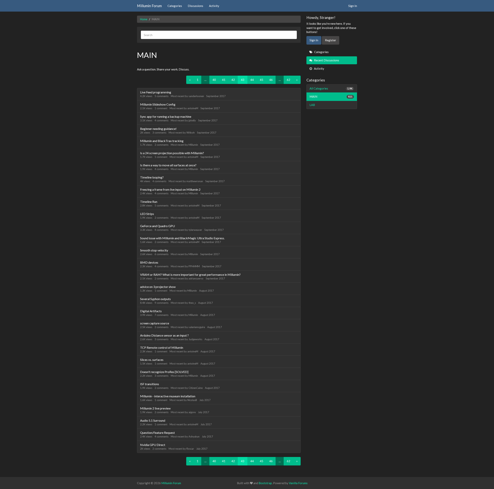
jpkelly (192, 120)
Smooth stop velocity (154, 250)
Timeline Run (148, 201)
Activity (214, 6)
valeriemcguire (197, 327)
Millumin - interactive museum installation (167, 396)
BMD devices (149, 262)
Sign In (352, 6)
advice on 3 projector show (158, 286)
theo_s (192, 302)
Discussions (195, 6)
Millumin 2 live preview (155, 408)
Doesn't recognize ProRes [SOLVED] (164, 372)
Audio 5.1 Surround (152, 420)
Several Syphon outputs (155, 299)
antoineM (192, 108)
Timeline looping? (152, 177)
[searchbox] (219, 35)
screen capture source (154, 323)
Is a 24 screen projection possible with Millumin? (172, 153)
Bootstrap (265, 483)
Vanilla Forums (298, 483)
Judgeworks (195, 339)
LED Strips (147, 214)
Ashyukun (194, 436)
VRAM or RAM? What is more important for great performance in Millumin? (190, 274)
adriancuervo (196, 278)
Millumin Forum (149, 5)
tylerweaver (195, 229)
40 (214, 79)
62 (288, 79)
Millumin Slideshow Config (157, 104)
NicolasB (192, 400)
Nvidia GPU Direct (152, 445)
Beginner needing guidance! (158, 128)
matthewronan (194, 181)
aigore (192, 412)
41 (223, 79)
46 (271, 79)
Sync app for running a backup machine (165, 116)
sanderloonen (196, 96)
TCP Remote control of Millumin (161, 347)
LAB (312, 105)
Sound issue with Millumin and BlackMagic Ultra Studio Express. (182, 238)
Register (330, 40)
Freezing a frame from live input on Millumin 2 (170, 189)
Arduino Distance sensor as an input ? (164, 335)
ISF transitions (149, 384)
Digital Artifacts (151, 311)
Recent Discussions (326, 60)
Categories (174, 6)
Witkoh (190, 132)
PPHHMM (194, 266)
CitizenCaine (196, 387)
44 (252, 79)
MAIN (331, 96)
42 (233, 79)
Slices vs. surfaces (151, 359)
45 (261, 79)
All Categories (331, 88)
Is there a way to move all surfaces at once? (168, 165)
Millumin (193, 144)
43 (242, 79)
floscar (190, 448)
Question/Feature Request (157, 432)
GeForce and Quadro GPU (157, 226)
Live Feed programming (155, 92)
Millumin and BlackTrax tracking (162, 141)
